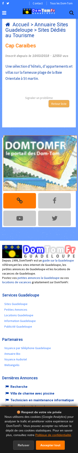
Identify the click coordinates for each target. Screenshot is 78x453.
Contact (37, 3)
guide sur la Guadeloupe (58, 260)
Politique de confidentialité (53, 435)
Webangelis (12, 365)
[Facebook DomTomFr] (3, 3)
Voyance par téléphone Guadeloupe (27, 348)
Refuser (23, 445)
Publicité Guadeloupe (18, 326)
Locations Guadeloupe (18, 315)
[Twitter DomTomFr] (7, 3)
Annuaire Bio (12, 354)
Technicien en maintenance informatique (42, 400)
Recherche (19, 387)
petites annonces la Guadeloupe (39, 278)
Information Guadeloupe (20, 321)
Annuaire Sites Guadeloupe (36, 27)
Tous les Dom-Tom (61, 3)
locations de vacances (16, 282)
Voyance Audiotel (15, 359)
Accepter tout (50, 445)
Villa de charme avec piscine (32, 393)
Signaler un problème (39, 98)
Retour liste (59, 104)
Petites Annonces (15, 309)
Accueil (21, 25)
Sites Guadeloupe (16, 304)
